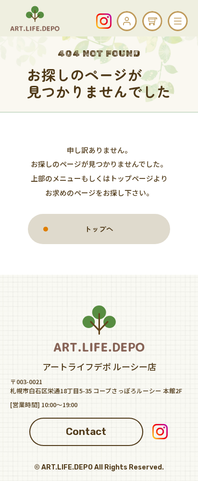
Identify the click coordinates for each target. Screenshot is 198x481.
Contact (86, 431)
